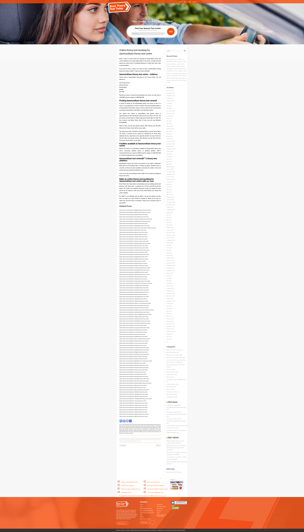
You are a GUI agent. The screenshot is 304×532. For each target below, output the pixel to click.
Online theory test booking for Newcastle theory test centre (134, 216)
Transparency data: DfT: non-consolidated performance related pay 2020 (176, 414)
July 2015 (168, 275)
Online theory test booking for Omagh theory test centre (133, 236)
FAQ (141, 514)
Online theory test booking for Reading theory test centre (133, 256)
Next (158, 445)
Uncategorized (170, 397)
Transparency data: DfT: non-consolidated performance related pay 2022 (176, 407)
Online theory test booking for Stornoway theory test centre (134, 305)
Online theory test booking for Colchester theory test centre (134, 347)
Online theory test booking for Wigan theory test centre (133, 385)
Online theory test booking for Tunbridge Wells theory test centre (135, 398)
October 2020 (170, 146)
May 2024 (169, 106)
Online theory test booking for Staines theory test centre (133, 294)
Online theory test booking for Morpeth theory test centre (133, 214)
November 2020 (170, 144)
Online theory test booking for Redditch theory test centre (133, 259)
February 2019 (170, 166)
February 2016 (170, 258)
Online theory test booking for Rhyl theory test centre (132, 261)
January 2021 (170, 138)
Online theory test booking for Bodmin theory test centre (133, 358)
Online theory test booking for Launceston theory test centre (134, 327)
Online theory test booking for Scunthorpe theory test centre (134, 270)
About (185, 1)
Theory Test (131, 431)
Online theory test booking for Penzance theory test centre (134, 241)
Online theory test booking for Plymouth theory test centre (133, 247)
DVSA (148, 427)
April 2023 (169, 123)
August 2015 (169, 273)
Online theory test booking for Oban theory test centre (132, 230)
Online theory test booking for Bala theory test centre (132, 363)
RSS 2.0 (153, 439)
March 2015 (169, 285)
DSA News (172, 402)
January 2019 (170, 169)
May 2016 (169, 250)
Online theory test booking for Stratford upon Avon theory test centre (136, 310)
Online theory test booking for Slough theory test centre (133, 279)
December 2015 (170, 263)
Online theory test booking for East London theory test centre (134, 338)
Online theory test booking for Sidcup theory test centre (133, 276)
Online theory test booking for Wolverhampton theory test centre (135, 383)
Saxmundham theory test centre (126, 430)
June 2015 (169, 278)
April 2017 (169, 222)
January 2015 (170, 291)
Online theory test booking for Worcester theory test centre (134, 381)
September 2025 (170, 95)
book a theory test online (135, 424)
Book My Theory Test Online (173, 350)
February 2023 (170, 128)
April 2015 (169, 283)
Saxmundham (145, 428)
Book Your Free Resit (145, 519)
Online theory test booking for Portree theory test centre (133, 239)
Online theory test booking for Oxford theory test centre (133, 234)
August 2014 (169, 303)
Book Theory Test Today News (174, 357)
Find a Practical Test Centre (147, 512)
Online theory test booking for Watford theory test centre (133, 392)
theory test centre (147, 431)
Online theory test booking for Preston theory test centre (133, 252)
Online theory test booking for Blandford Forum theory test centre (135, 361)
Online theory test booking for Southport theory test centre (133, 287)
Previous (122, 445)
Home (180, 1)
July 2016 (168, 245)
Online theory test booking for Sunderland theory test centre (134, 312)
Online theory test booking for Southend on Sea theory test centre (135, 283)
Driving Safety (170, 374)
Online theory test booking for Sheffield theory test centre (133, 272)
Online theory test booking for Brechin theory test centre (133, 356)
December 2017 (170, 202)
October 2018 (170, 176)
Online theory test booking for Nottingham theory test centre (134, 225)
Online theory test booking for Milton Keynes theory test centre (135, 212)
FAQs (189, 1)
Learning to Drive (170, 384)
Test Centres (160, 508)
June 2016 (169, 247)
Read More (164, 495)
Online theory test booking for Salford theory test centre (133, 263)
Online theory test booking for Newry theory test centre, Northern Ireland (137, 227)
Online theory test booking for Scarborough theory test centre (134, 267)
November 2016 (170, 235)
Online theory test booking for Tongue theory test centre (133, 405)
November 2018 (170, 174)
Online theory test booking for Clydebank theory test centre (134, 349)
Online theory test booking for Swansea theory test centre (133, 316)
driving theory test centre (140, 427)
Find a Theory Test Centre (146, 510)
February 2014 (170, 318)
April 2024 (169, 108)
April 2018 (169, 192)
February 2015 (170, 288)
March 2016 (169, 255)
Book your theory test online (125, 426)
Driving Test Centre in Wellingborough (176, 379)
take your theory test (123, 431)
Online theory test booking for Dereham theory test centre (133, 341)
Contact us (147, 522)
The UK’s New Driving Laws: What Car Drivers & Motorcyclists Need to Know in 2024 (176, 80)
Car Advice (169, 369)
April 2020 (169, 161)
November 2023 (170, 113)
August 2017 (169, 212)
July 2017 (168, 215)
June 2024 (169, 103)
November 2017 (170, 204)
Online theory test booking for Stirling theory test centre (133, 298)
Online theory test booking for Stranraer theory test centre (133, 307)
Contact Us (159, 504)
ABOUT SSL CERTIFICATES (174, 488)
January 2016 (170, 260)
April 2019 (169, 164)
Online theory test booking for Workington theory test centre (134, 378)
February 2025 (170, 100)
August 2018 (169, 182)
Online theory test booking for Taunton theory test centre (133, 407)
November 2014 (170, 296)
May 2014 (169, 311)
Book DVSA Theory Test (146, 508)
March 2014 (169, 316)
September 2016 (170, 240)
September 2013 (170, 331)
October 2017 (170, 207)
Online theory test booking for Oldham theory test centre (133, 232)
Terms (158, 512)
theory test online (155, 431)
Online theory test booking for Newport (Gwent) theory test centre (135, 219)
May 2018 (169, 189)
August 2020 (169, 151)
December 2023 (170, 111)
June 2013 (169, 339)
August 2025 (169, 98)
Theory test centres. (171, 392)
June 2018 (169, 187)
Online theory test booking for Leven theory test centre (133, 325)
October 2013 (170, 329)
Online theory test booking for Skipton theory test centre (133, 409)
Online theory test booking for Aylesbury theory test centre (133, 365)
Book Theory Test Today (172, 355)
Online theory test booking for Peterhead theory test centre (134, 318)
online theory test (154, 427)
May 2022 (169, 131)
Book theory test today (146, 424)
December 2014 (170, 293)
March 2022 (169, 136)
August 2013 (169, 334)
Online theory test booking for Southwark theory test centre (134, 290)
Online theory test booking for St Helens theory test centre (133, 292)
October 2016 (170, 237)
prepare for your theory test (135, 428)
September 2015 (170, 270)
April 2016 (169, 253)
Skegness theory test (143, 430)
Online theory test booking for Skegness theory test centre (133, 414)
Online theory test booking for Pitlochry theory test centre (133, 245)
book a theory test (126, 424)
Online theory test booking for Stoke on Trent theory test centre (135, 303)
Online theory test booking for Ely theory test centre (132, 334)
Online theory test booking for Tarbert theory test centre (133, 412)
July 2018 (168, 184)
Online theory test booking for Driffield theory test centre (133, 336)
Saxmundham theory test (155, 428)
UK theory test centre (128, 433)
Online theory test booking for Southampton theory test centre (134, 281)
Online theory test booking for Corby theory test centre (133, 345)
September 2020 (170, 149)
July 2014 (168, 306)
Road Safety (169, 386)
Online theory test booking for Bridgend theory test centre (133, 352)
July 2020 (168, 154)
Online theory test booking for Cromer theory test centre (133, 343)
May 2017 (169, 220)
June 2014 (169, 308)
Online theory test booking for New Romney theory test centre (134, 323)
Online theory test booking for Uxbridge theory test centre (133, 394)
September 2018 (170, 179)
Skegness (136, 430)
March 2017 (169, 225)
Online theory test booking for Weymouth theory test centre (134, 389)
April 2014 (169, 313)
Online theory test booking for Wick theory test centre (132, 387)
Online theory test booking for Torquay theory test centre (133, 403)
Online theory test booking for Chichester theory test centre (134, 354)
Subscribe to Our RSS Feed (173, 472)
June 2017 (169, 217)
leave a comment (123, 441)
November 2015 (170, 265)
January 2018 (170, 199)
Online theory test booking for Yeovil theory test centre (132, 374)
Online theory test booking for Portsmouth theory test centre (134, 250)
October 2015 (170, 268)
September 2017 (170, 209)
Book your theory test (156, 424)
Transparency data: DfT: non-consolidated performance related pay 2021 (176, 421)
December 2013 (170, 323)
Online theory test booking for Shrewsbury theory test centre (134, 274)
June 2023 (169, 118)
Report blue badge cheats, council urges (176, 461)
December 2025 (170, 93)
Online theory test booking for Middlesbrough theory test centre (135, 210)
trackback (130, 441)
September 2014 (170, 301)
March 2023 (169, 126)
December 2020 (170, 141)
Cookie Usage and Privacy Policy (161, 515)
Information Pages (161, 506)
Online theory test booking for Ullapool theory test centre (133, 396)
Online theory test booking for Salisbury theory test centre (133, 265)
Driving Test (169, 377)
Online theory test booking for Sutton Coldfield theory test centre (135, 314)
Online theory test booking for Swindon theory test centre (133, 416)
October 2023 (170, 116)
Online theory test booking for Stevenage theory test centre (134, 296)
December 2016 (170, 232)
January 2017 (170, 230)
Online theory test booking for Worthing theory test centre (133, 376)
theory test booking (138, 431)
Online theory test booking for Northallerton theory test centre (134, 321)
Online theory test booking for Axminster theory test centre (133, 367)
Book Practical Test (171, 352)
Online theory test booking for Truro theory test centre (132, 400)
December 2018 (170, 171)
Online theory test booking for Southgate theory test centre (134, 285)
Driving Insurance (171, 372)
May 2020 (169, 159)
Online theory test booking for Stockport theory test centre (133, 301)
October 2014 (170, 298)
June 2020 (169, 156)
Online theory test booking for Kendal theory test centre (133, 330)
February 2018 (170, 197)
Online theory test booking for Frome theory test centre (133, 332)
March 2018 (169, 194)
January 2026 (170, 90)
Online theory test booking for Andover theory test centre (133, 369)
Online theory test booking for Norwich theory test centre (133, 223)
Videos (194, 1)
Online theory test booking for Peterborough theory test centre (134, 243)
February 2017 (170, 227)
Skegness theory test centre (154, 430)
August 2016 (169, 242)
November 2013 (170, 326)
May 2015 (169, 280)
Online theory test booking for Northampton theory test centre (134, 221)
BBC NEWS (173, 437)
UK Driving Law (170, 394)
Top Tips (159, 510)
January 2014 (170, 321)
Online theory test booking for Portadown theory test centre (134, 254)
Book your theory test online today (139, 426)
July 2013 (168, 336)
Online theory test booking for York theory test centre (132, 372)
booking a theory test (151, 426)
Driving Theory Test (130, 427)
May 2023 (169, 121)
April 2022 (169, 133)
